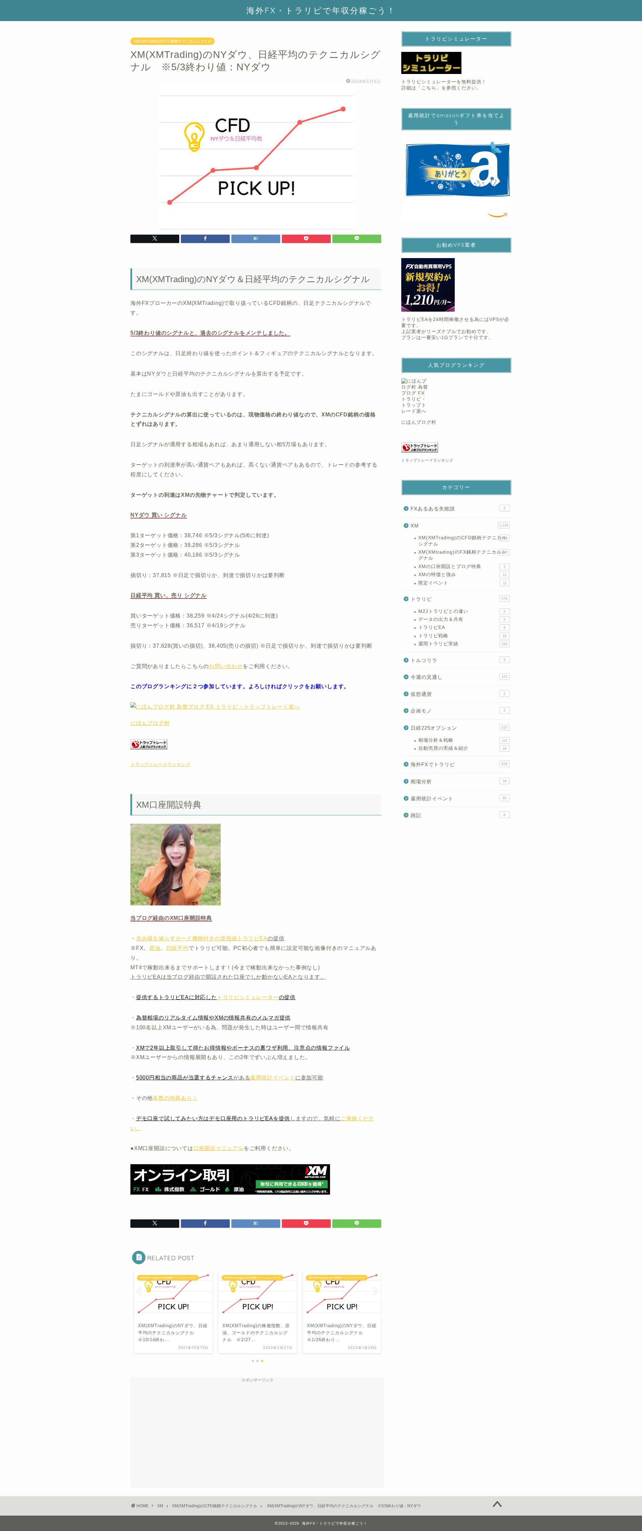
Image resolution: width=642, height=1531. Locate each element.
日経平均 (177, 948)
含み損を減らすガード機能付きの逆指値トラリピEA (202, 938)
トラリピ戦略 (462, 635)
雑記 (458, 815)
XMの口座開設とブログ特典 (462, 566)
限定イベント (462, 582)
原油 (154, 948)
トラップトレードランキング (160, 764)
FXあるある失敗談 (458, 508)
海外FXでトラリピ (459, 764)
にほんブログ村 (150, 723)
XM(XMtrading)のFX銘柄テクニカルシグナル (463, 555)
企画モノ (458, 711)
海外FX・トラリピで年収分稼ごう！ (321, 10)
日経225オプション (459, 728)
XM (459, 526)
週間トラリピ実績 (463, 643)
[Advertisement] (257, 1432)
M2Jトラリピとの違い (462, 611)
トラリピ (459, 599)
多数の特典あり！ (175, 1098)
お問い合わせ (226, 666)
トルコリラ (458, 660)
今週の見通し (459, 677)
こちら (428, 87)
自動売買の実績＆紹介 (462, 748)
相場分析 (459, 781)
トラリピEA (462, 627)
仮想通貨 (458, 694)
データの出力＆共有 (462, 619)
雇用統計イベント (272, 1077)
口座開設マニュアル (218, 1148)
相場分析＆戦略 (462, 740)
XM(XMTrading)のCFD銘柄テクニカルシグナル (172, 41)
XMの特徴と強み (462, 574)
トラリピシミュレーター (248, 997)
